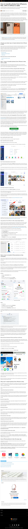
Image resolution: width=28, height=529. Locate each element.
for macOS (12, 130)
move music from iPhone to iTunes (11, 504)
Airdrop (2, 59)
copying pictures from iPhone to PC (13, 218)
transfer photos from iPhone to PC (18, 504)
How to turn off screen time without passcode (6, 465)
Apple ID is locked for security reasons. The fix (6, 466)
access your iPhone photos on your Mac (17, 197)
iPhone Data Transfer (6, 37)
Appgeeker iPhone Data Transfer (5, 53)
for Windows (16, 130)
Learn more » (25, 499)
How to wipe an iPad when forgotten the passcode (6, 462)
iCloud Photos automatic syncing (5, 58)
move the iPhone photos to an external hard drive (18, 227)
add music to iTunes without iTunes (6, 505)
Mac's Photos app (3, 52)
